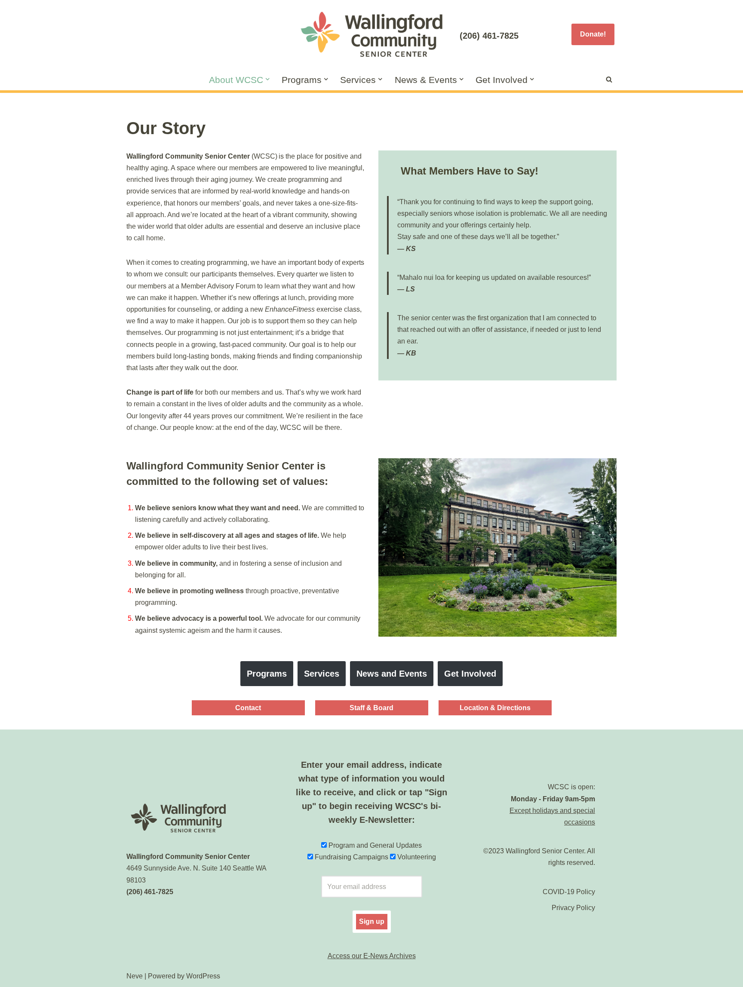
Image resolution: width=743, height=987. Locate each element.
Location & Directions (495, 707)
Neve (134, 976)
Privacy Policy (573, 907)
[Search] (609, 79)
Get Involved (470, 673)
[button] (267, 79)
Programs (267, 673)
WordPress (203, 976)
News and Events (391, 673)
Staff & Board (371, 707)
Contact (248, 707)
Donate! (593, 34)
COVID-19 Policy (569, 891)
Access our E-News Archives (372, 955)
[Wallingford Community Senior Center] (371, 34)
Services (321, 673)
